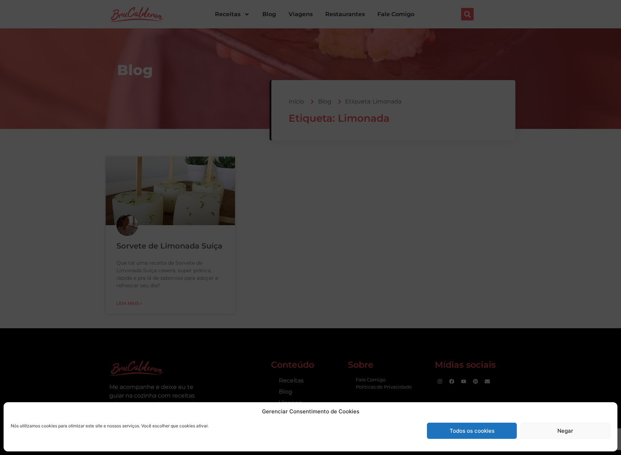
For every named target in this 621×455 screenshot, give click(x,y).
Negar (565, 430)
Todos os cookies (472, 430)
